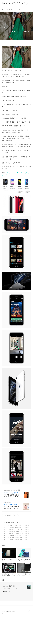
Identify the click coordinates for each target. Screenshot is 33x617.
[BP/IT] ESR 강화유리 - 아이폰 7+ (12, 529)
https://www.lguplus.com (10, 490)
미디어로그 (10, 9)
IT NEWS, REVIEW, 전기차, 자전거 (10, 588)
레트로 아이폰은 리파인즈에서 (11, 504)
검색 (26, 3)
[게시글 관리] (10, 515)
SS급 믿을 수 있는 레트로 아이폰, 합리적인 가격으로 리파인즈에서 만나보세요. (11, 507)
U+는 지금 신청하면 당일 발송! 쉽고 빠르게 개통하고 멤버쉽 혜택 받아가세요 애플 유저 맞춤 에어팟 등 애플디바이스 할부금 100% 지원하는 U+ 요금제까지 (12, 496)
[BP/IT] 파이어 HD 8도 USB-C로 (12, 525)
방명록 (18, 9)
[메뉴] (30, 3)
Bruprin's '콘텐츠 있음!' (13, 3)
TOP (30, 611)
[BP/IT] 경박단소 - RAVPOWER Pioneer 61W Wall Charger (13, 538)
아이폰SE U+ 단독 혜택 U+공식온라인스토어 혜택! (11, 493)
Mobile (8, 522)
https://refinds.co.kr (9, 502)
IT (4, 522)
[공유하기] (8, 515)
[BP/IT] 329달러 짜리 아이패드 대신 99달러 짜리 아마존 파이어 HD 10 (13, 534)
